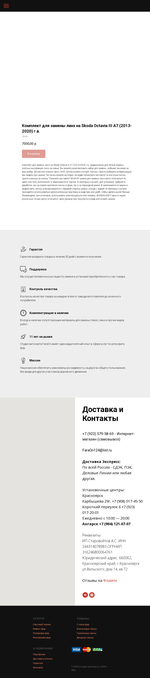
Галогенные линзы (86, 633)
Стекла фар (83, 624)
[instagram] (92, 595)
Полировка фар (41, 633)
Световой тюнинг (42, 624)
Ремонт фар (39, 629)
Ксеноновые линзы (87, 629)
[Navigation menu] (6, 6)
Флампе (110, 580)
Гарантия (38, 663)
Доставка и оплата (42, 659)
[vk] (85, 595)
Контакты (38, 667)
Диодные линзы (85, 637)
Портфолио (39, 654)
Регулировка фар (42, 637)
